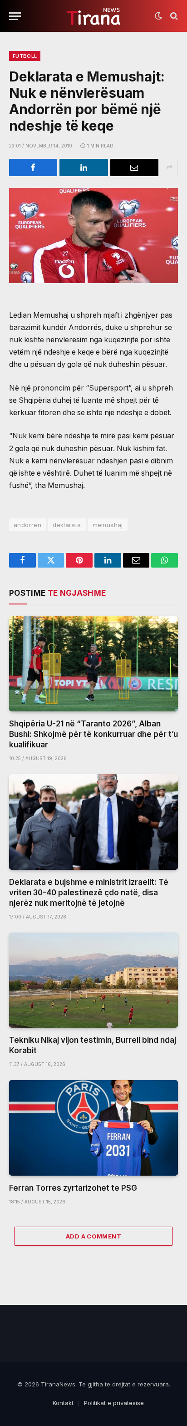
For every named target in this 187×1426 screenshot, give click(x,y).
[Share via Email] (134, 167)
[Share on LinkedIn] (83, 167)
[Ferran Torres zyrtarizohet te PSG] (93, 1127)
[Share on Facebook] (33, 167)
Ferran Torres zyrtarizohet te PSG (73, 1188)
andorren (27, 524)
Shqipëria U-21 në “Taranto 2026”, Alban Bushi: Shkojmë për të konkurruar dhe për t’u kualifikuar (93, 734)
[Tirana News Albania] (94, 16)
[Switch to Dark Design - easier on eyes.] (158, 16)
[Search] (173, 16)
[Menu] (15, 16)
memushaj (108, 524)
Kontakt (63, 1402)
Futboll (25, 56)
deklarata (67, 524)
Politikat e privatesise (114, 1402)
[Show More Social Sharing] (169, 167)
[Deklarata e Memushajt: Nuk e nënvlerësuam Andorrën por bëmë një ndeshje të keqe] (93, 235)
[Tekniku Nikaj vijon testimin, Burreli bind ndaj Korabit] (93, 980)
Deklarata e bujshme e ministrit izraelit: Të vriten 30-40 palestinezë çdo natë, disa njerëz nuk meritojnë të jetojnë (88, 893)
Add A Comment (93, 1236)
